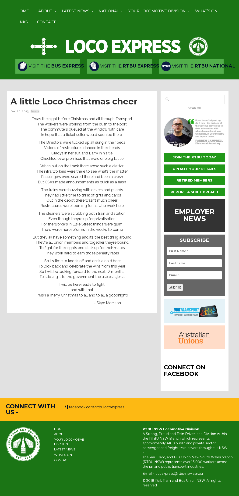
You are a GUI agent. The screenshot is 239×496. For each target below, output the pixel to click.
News (35, 111)
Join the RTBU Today (194, 157)
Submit (175, 287)
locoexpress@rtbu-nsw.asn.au (179, 473)
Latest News (75, 11)
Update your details (194, 169)
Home (23, 11)
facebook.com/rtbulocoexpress (96, 407)
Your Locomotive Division (157, 11)
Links (22, 22)
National (109, 11)
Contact (46, 22)
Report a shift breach (194, 192)
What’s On (206, 11)
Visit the (53, 66)
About (45, 11)
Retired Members (194, 180)
